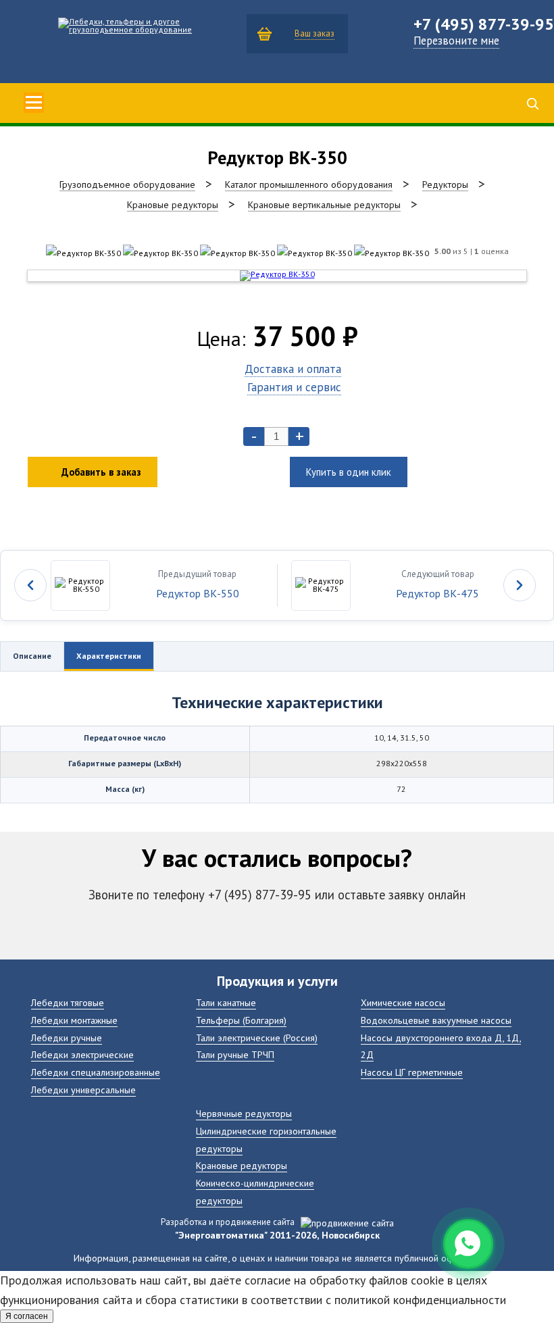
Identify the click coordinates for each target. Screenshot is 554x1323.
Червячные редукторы (244, 1113)
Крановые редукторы (241, 1165)
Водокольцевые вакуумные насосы (436, 1020)
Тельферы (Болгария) (241, 1020)
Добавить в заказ (101, 472)
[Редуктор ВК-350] (83, 253)
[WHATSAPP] (468, 1244)
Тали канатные (226, 1002)
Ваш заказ (314, 33)
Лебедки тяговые (67, 1002)
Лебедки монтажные (74, 1020)
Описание (32, 656)
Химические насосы (403, 1002)
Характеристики (108, 656)
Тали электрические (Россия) (257, 1037)
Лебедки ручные (66, 1037)
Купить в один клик (348, 472)
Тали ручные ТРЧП (235, 1054)
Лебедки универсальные (83, 1089)
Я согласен (26, 1316)
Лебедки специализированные (95, 1072)
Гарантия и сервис (294, 387)
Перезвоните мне (456, 40)
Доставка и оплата (293, 368)
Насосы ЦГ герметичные (412, 1072)
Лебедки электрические (82, 1054)
